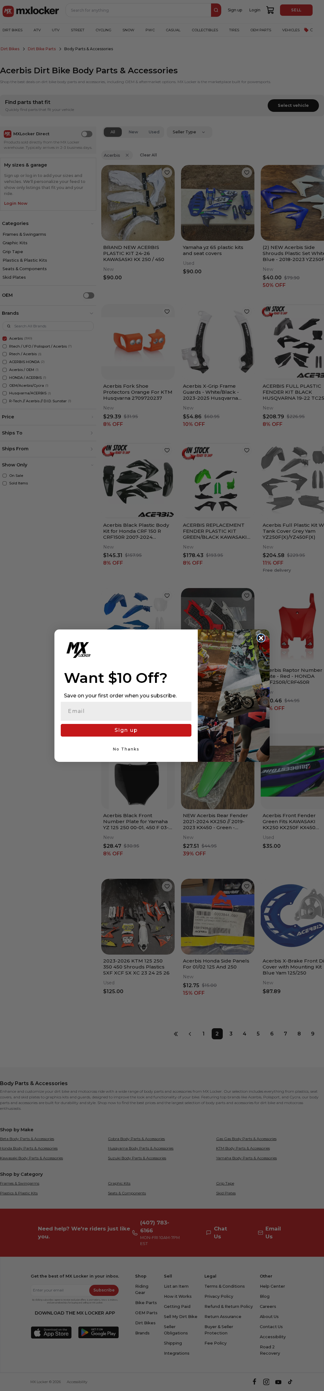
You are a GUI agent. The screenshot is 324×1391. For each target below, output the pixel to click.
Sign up (126, 730)
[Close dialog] (261, 638)
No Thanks (126, 749)
